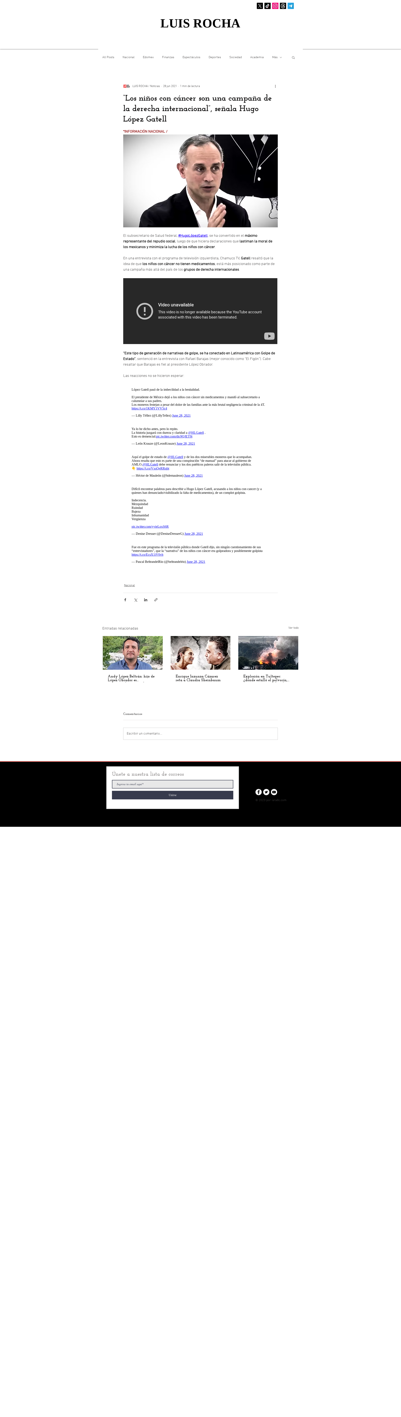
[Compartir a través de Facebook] (125, 600)
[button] (293, 57)
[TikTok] (267, 6)
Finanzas (168, 57)
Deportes (215, 57)
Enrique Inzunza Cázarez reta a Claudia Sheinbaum (198, 678)
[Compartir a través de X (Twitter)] (135, 600)
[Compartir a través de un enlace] (156, 600)
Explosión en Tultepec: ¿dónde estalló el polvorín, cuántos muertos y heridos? (266, 678)
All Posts (108, 57)
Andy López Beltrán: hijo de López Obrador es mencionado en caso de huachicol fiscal (131, 678)
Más (275, 57)
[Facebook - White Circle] (258, 792)
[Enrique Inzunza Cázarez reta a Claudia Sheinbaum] (201, 653)
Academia (257, 57)
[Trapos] (283, 6)
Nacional (129, 57)
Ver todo (293, 628)
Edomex (148, 57)
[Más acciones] (275, 86)
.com (283, 800)
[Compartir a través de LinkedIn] (146, 600)
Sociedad (235, 57)
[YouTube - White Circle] (274, 792)
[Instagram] (275, 6)
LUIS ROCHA (200, 23)
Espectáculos (191, 57)
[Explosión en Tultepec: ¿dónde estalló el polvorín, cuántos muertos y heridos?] (268, 653)
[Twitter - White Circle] (266, 792)
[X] (260, 6)
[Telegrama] (291, 6)
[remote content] (200, 311)
